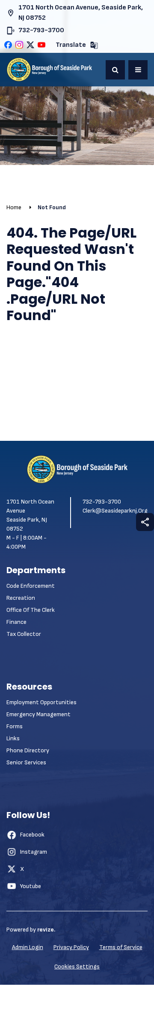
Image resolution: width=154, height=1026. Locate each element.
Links (13, 738)
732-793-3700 (41, 30)
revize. (46, 929)
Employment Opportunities (41, 702)
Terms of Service (120, 947)
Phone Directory (27, 750)
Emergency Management (38, 714)
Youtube (30, 886)
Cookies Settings (77, 966)
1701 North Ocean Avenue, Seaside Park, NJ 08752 (80, 12)
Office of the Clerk (30, 610)
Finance (16, 622)
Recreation (20, 598)
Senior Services (26, 762)
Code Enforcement (30, 585)
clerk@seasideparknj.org (115, 510)
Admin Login (27, 947)
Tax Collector (23, 634)
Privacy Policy (71, 947)
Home (13, 207)
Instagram (33, 851)
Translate (71, 45)
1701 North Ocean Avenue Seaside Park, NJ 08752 (30, 515)
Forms (14, 726)
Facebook (32, 834)
